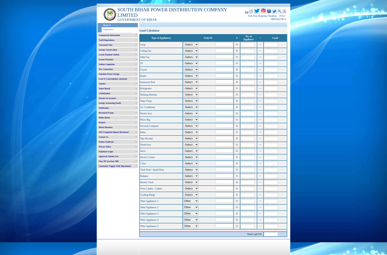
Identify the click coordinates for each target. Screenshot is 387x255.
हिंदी (247, 12)
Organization (108, 29)
